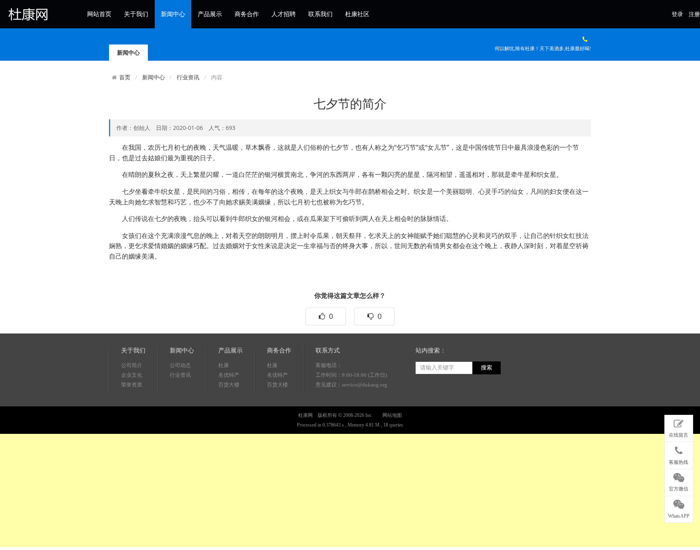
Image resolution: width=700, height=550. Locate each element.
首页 (124, 77)
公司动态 (180, 365)
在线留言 (678, 435)
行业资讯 (188, 77)
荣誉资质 (131, 385)
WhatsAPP (678, 516)
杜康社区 (357, 14)
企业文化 (131, 375)
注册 (694, 14)
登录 (677, 14)
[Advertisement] (243, 490)
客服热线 (678, 462)
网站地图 (392, 415)
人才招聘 (283, 14)
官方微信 (678, 489)
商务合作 (247, 14)
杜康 (223, 365)
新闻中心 (173, 14)
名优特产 (228, 375)
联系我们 (320, 14)
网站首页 (99, 14)
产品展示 (210, 14)
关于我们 (136, 14)
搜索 (486, 368)
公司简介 (131, 365)
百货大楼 (228, 385)
